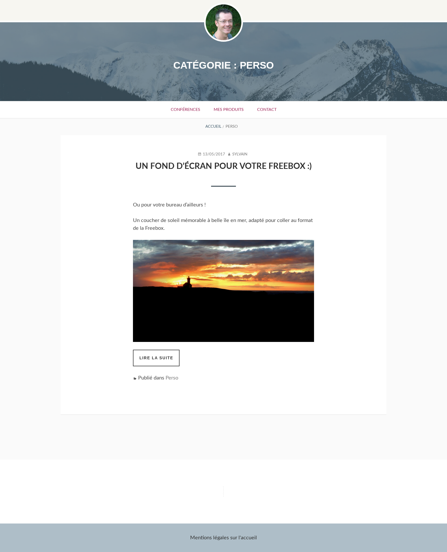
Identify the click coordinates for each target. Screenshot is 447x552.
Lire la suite (159, 361)
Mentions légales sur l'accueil (223, 537)
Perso (172, 378)
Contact (267, 109)
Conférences (185, 109)
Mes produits (229, 109)
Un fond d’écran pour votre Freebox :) (224, 166)
